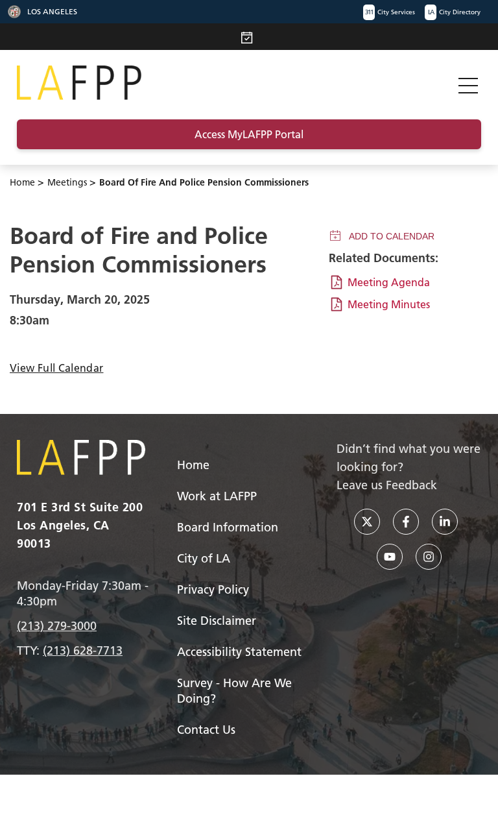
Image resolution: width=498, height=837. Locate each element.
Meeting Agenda (389, 282)
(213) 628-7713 (83, 650)
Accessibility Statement (239, 651)
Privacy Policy (213, 589)
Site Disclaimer (216, 620)
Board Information (227, 527)
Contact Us (206, 729)
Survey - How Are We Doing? (234, 690)
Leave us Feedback (387, 485)
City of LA (203, 558)
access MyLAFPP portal (249, 134)
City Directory (454, 12)
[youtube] (390, 557)
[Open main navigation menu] (468, 82)
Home (22, 182)
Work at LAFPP (217, 496)
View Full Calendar (56, 367)
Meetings (67, 182)
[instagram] (429, 557)
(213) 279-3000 (57, 625)
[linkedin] (445, 522)
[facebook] (406, 522)
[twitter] (367, 522)
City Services (390, 12)
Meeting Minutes (389, 304)
